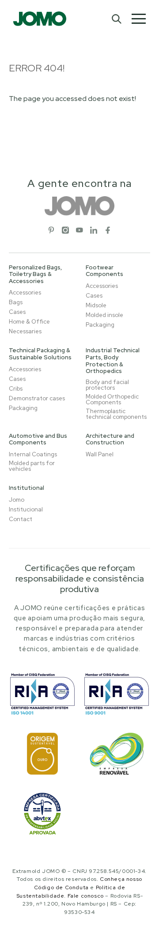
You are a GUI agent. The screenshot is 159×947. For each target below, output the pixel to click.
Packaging (100, 325)
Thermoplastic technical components (116, 414)
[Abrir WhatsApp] (137, 924)
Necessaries (25, 331)
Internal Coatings (33, 454)
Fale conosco (86, 895)
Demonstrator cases (37, 398)
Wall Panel (100, 454)
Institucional (26, 509)
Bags (16, 302)
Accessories (25, 292)
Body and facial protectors (107, 385)
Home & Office (29, 321)
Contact (20, 519)
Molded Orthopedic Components (112, 399)
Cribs (16, 388)
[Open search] (116, 18)
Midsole (96, 305)
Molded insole (104, 315)
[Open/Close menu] (139, 19)
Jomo (16, 500)
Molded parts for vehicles (32, 466)
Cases (17, 312)
